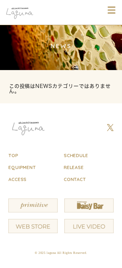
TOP (13, 155)
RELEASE (74, 167)
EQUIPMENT (22, 167)
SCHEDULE (76, 155)
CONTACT (75, 179)
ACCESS (17, 179)
